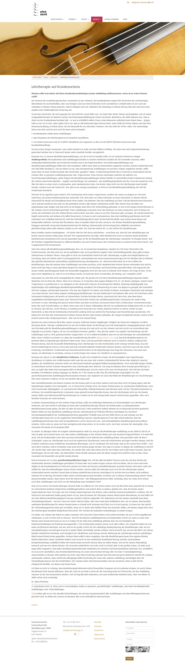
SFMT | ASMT (37, 77)
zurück (34, 605)
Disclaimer (99, 630)
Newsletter (54, 77)
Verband (72, 19)
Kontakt (144, 2)
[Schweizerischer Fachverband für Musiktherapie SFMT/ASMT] (40, 9)
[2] (78, 524)
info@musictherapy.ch (73, 630)
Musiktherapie (57, 19)
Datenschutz (99, 638)
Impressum (99, 634)
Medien (96, 19)
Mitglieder (136, 2)
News (125, 19)
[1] (53, 168)
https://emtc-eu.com (107, 337)
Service (84, 19)
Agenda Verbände (112, 19)
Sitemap (97, 626)
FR (153, 2)
